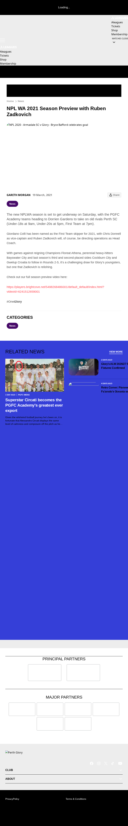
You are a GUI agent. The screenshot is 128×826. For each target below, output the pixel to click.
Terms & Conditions (76, 799)
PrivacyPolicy (12, 799)
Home (10, 101)
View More (116, 351)
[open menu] (2, 40)
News (21, 101)
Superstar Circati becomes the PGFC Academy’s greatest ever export (34, 405)
